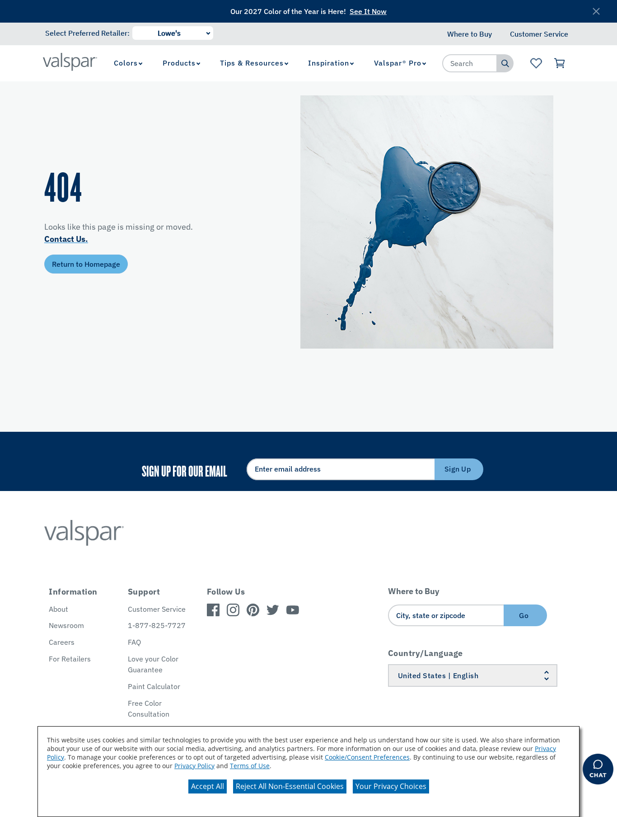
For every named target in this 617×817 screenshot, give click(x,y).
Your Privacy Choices (390, 786)
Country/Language (425, 653)
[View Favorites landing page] (536, 63)
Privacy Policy (194, 765)
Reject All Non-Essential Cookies (290, 786)
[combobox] (469, 63)
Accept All (207, 786)
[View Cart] (560, 63)
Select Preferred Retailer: (87, 33)
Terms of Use (250, 765)
